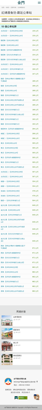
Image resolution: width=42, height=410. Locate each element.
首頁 (3, 7)
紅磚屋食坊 (21, 7)
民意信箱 (25, 392)
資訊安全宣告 (15, 392)
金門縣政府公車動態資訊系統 (17, 21)
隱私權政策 (31, 389)
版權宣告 (8, 389)
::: (0, 1)
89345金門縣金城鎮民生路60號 (24, 382)
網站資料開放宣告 (19, 389)
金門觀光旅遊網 (21, 3)
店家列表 (13, 7)
